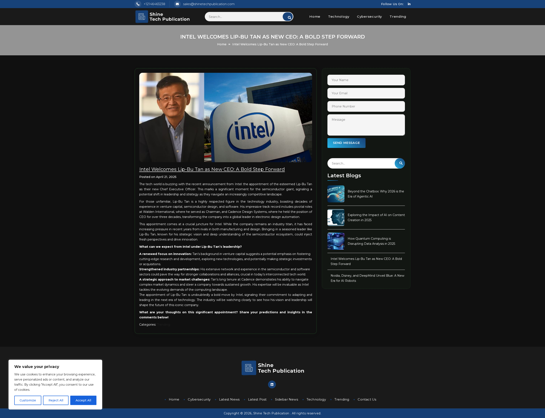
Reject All (56, 400)
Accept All (83, 400)
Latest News (229, 399)
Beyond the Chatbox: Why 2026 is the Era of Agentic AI (376, 193)
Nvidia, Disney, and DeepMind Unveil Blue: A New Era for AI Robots (367, 278)
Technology (338, 16)
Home (314, 16)
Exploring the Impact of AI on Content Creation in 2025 (376, 217)
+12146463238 (154, 4)
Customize (28, 400)
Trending (398, 16)
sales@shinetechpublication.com (209, 4)
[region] (55, 384)
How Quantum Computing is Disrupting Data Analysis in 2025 (371, 241)
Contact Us (367, 399)
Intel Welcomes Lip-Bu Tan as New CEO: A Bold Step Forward (366, 261)
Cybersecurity (369, 16)
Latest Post (257, 399)
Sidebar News (286, 399)
